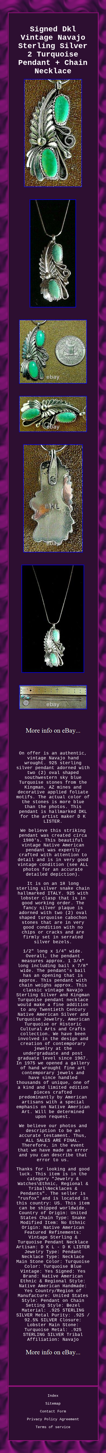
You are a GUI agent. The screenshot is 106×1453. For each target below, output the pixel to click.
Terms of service (53, 1427)
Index (53, 1396)
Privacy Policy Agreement (53, 1419)
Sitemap (53, 1404)
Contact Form (53, 1411)
